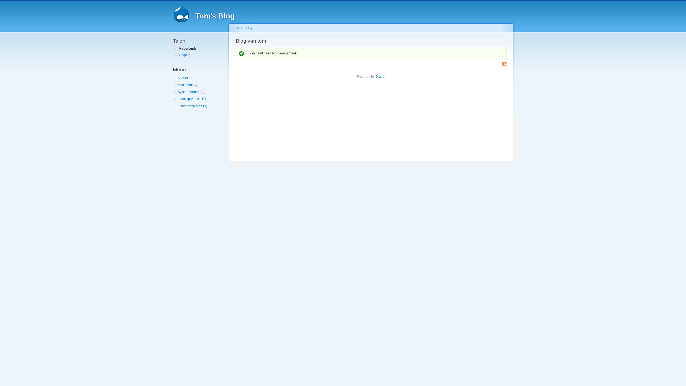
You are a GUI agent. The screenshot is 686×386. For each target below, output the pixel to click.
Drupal (380, 77)
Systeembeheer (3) (192, 92)
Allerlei (183, 78)
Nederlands (187, 48)
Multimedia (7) (188, 85)
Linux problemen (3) (192, 106)
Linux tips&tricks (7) (192, 99)
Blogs (249, 28)
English (184, 55)
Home (240, 28)
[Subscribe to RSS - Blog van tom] (504, 64)
